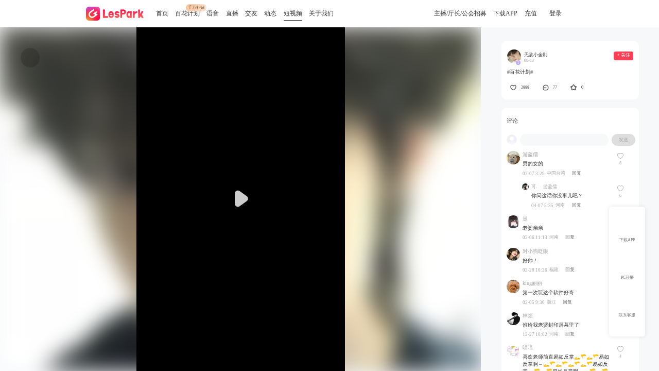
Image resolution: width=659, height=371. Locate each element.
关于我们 (321, 13)
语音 (212, 13)
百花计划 (187, 13)
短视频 (293, 13)
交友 (251, 13)
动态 (270, 13)
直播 (232, 13)
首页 (162, 13)
